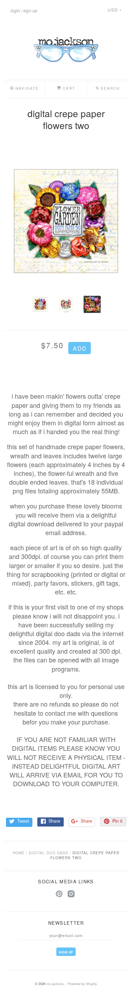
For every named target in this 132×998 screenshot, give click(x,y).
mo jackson (54, 983)
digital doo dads (48, 852)
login (15, 10)
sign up (30, 10)
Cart (68, 88)
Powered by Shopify (82, 983)
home (19, 852)
